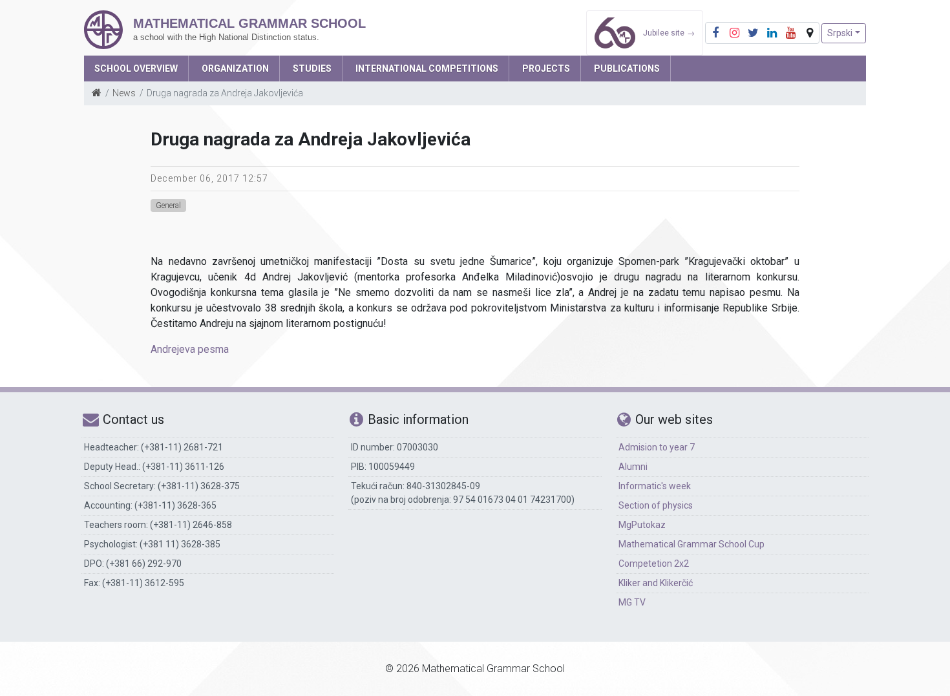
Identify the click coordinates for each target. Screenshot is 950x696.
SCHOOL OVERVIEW (136, 68)
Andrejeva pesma (190, 349)
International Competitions (426, 68)
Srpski (839, 33)
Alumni (633, 466)
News (124, 93)
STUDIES (312, 68)
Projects (546, 68)
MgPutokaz (642, 525)
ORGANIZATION (235, 68)
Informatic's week (654, 486)
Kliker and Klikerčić (655, 583)
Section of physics (655, 505)
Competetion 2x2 (653, 563)
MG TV (632, 602)
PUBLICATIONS (627, 68)
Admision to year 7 (656, 447)
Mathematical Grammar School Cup (691, 544)
